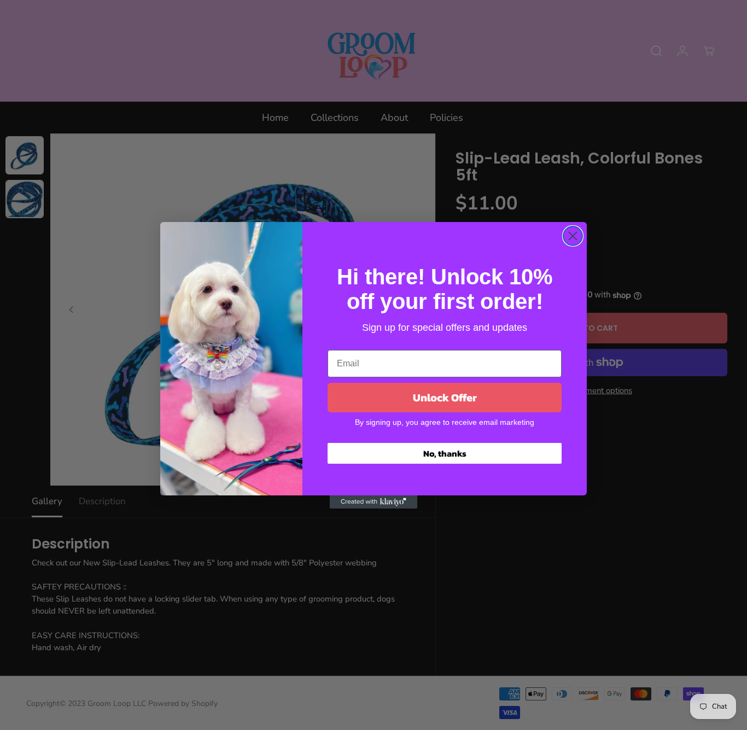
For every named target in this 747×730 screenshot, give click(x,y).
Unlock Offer (445, 397)
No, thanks (444, 453)
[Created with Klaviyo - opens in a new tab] (373, 502)
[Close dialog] (572, 236)
